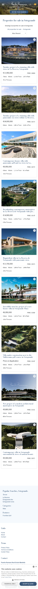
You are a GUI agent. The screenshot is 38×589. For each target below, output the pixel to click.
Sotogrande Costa (8, 502)
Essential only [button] (10, 584)
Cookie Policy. (8, 577)
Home (3, 532)
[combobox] (19, 33)
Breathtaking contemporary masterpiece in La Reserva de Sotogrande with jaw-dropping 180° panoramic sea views (19, 211)
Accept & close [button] (28, 584)
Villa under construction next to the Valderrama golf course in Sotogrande (18, 356)
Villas (4, 508)
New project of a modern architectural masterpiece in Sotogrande (18, 405)
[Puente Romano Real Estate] (19, 4)
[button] (19, 580)
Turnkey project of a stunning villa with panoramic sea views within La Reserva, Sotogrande (18, 118)
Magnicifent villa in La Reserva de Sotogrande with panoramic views (16, 259)
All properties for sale (14, 29)
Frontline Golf (7, 515)
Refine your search (19, 12)
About (3, 535)
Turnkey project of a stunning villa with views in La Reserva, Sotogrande (18, 68)
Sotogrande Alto (8, 499)
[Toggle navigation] (3, 4)
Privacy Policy (5, 547)
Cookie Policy (5, 552)
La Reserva (6, 497)
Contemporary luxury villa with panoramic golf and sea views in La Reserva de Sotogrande (16, 163)
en (30, 4)
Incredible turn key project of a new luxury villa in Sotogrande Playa (17, 307)
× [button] (36, 566)
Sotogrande (26, 29)
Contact (3, 537)
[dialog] (19, 576)
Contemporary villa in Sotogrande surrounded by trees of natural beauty (18, 453)
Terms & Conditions (7, 550)
